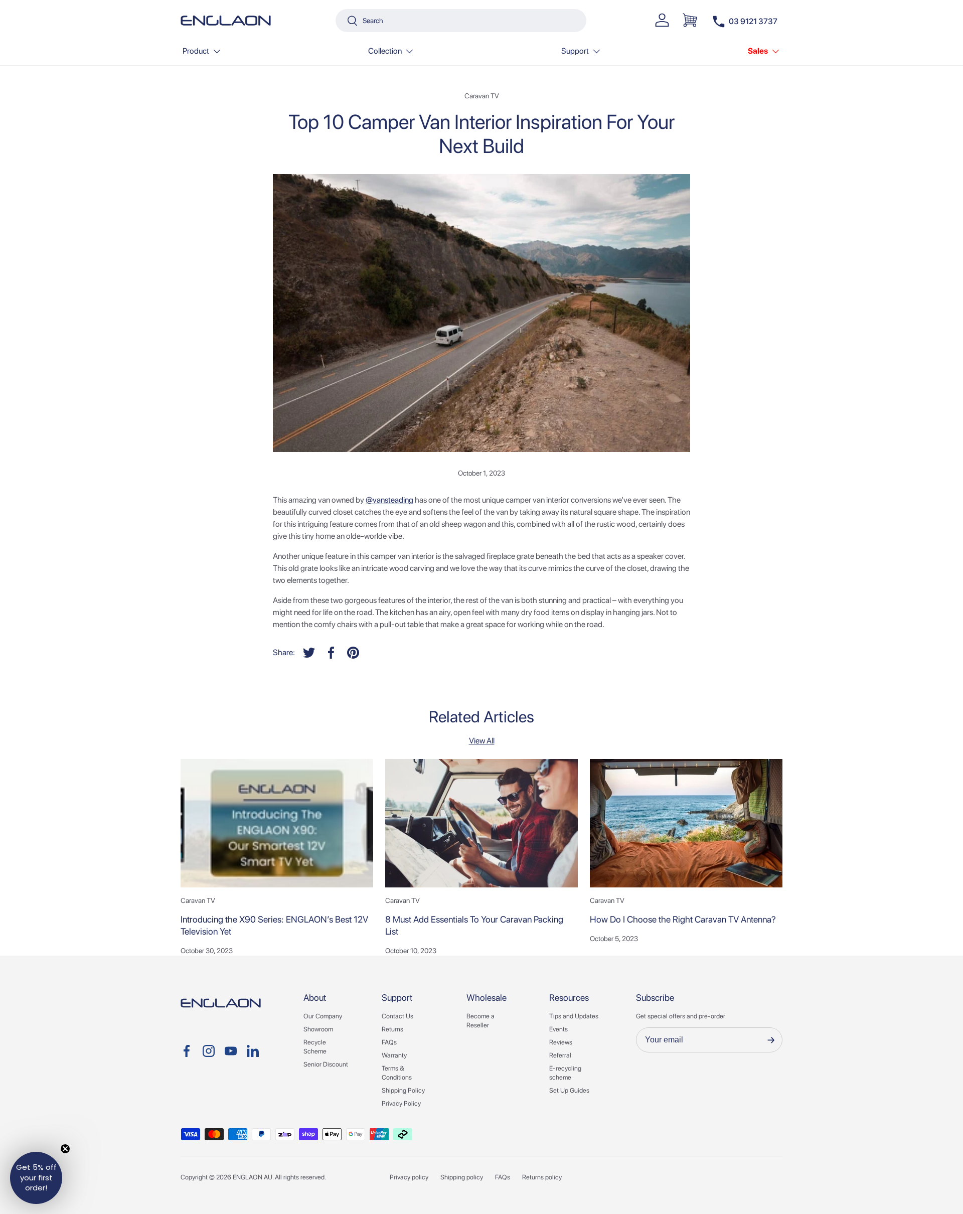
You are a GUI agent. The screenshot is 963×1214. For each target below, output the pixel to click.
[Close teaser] (65, 1149)
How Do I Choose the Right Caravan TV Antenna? (683, 919)
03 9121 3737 (753, 21)
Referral (560, 1055)
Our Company (322, 1016)
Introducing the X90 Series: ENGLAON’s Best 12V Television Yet (274, 925)
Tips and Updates (573, 1016)
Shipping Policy (403, 1090)
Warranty (394, 1055)
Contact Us (397, 1016)
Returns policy (542, 1177)
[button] (690, 20)
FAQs (389, 1042)
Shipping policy (461, 1177)
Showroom (318, 1029)
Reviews (560, 1042)
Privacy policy (409, 1177)
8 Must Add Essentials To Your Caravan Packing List (474, 925)
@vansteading (389, 500)
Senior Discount (325, 1064)
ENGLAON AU (252, 1177)
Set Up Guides (569, 1090)
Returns (392, 1029)
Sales (758, 51)
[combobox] (461, 20)
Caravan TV (481, 96)
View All (482, 740)
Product (196, 51)
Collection (385, 51)
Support (575, 51)
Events (558, 1029)
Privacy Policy (401, 1103)
